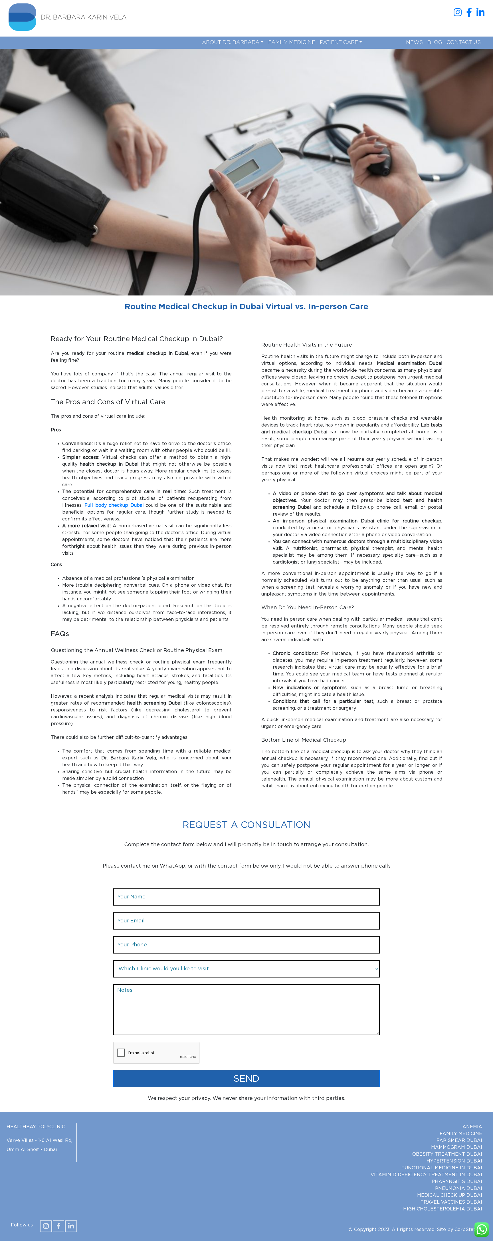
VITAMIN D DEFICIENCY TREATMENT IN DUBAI (426, 1174)
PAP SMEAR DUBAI (459, 1140)
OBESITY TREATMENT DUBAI (447, 1154)
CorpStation (468, 1229)
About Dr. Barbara (230, 42)
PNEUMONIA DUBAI (458, 1188)
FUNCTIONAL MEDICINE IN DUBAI (441, 1168)
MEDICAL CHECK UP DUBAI (449, 1195)
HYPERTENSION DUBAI (454, 1161)
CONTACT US (463, 42)
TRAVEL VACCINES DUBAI (451, 1202)
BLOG (434, 42)
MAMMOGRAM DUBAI (456, 1147)
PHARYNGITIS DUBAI (457, 1181)
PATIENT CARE (339, 42)
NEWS (414, 42)
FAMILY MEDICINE (291, 42)
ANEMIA (472, 1127)
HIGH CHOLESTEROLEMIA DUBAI (442, 1209)
